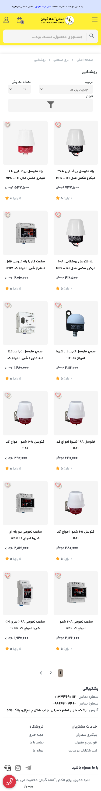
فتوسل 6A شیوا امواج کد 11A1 (76, 535)
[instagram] (18, 768)
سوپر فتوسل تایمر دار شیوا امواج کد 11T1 (76, 355)
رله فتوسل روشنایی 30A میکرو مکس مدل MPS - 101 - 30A (75, 175)
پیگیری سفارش (86, 735)
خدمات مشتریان (84, 727)
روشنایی (40, 60)
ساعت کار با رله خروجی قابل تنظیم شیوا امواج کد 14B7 (25, 265)
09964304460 (64, 704)
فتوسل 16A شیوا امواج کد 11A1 (76, 445)
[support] (8, 768)
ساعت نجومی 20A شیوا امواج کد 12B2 (75, 625)
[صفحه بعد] (41, 673)
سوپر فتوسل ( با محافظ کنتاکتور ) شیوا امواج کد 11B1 (25, 355)
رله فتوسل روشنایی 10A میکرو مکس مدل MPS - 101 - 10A (75, 265)
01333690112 (65, 697)
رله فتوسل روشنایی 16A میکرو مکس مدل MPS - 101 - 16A (25, 175)
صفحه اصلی (84, 60)
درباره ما (38, 750)
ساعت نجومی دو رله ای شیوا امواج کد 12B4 (25, 535)
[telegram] (29, 768)
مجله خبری (36, 735)
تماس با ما (37, 742)
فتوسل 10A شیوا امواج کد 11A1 (25, 445)
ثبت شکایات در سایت (82, 750)
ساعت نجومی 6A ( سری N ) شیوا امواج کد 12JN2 (25, 625)
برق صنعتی (61, 60)
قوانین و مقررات (86, 742)
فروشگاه (36, 727)
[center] (91, 36)
